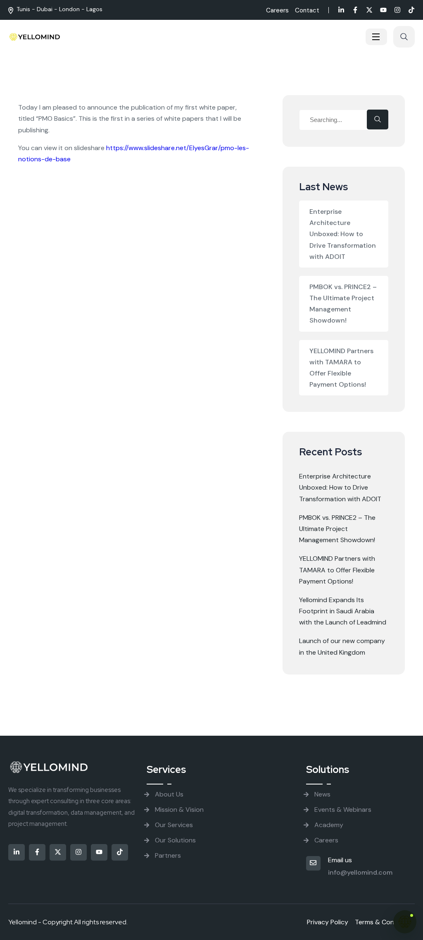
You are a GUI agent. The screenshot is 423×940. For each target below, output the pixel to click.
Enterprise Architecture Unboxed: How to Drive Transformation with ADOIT (342, 234)
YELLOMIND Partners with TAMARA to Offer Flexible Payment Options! (341, 368)
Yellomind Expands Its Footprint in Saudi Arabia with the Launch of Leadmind (342, 611)
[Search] (377, 119)
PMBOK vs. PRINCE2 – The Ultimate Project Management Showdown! (343, 303)
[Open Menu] (376, 37)
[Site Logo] (35, 37)
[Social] (341, 11)
